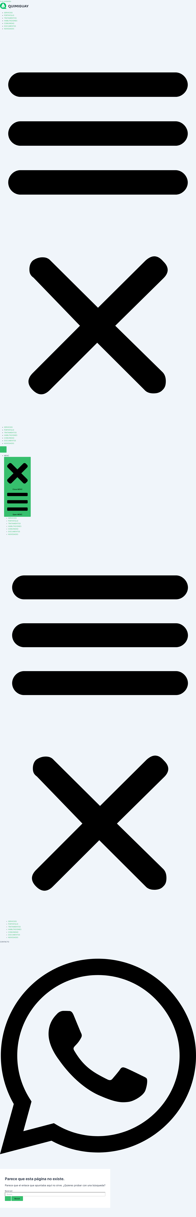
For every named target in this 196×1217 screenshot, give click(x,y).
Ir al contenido (5, 1)
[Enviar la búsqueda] (8, 1198)
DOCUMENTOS (10, 26)
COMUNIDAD (9, 23)
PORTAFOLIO (9, 15)
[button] (98, 228)
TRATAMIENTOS (10, 18)
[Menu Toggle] (3, 449)
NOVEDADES (9, 29)
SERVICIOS (8, 13)
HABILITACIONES (10, 21)
